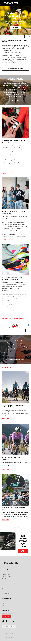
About (3, 588)
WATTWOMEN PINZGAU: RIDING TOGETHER (12, 458)
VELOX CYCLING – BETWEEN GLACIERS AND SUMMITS (14, 406)
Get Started (16, 27)
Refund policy (8, 635)
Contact (4, 601)
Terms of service (21, 635)
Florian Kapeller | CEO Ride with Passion (15, 359)
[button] (15, 616)
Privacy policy (14, 635)
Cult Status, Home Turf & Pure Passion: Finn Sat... (15, 508)
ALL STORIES (15, 527)
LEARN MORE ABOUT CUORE (15, 68)
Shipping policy (9, 637)
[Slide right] (27, 330)
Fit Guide (4, 581)
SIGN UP (7, 616)
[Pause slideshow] (29, 36)
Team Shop (5, 578)
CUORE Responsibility (8, 310)
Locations (4, 591)
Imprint (4, 605)
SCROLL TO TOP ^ (9, 626)
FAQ (3, 572)
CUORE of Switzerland (13, 633)
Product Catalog (6, 173)
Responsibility (5, 593)
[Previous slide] (26, 36)
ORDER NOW (15, 100)
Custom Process (6, 239)
